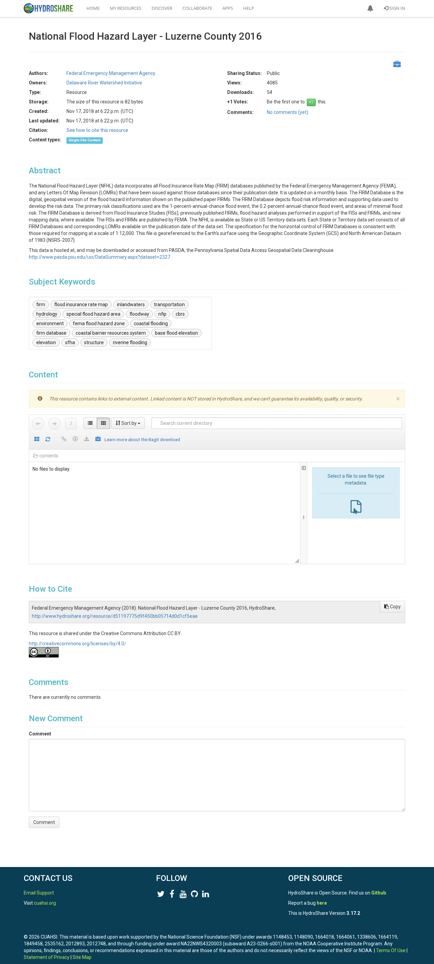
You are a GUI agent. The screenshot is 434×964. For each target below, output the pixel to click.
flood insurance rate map (81, 304)
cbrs (180, 314)
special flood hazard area (93, 314)
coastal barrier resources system (111, 333)
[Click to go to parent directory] (71, 423)
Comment (40, 733)
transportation (169, 304)
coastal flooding (151, 323)
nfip (162, 314)
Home (93, 8)
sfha (70, 342)
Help (248, 8)
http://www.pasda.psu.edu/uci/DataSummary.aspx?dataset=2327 (99, 257)
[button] (370, 8)
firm (40, 304)
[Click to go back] (38, 423)
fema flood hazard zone (99, 323)
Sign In (396, 8)
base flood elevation (176, 333)
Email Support (39, 893)
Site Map (82, 957)
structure (94, 342)
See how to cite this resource (97, 130)
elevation (46, 342)
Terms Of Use (391, 950)
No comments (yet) (287, 112)
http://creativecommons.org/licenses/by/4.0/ (77, 643)
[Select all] (37, 439)
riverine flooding (130, 342)
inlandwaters (131, 304)
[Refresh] (48, 439)
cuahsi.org (45, 903)
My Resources (125, 8)
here (322, 903)
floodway (139, 314)
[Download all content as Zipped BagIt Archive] (98, 439)
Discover (162, 8)
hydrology (46, 314)
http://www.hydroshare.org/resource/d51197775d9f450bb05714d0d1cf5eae (115, 616)
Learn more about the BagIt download (142, 439)
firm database (51, 333)
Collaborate (197, 8)
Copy (395, 606)
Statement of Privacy (47, 957)
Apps (227, 8)
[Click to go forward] (54, 423)
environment (50, 323)
